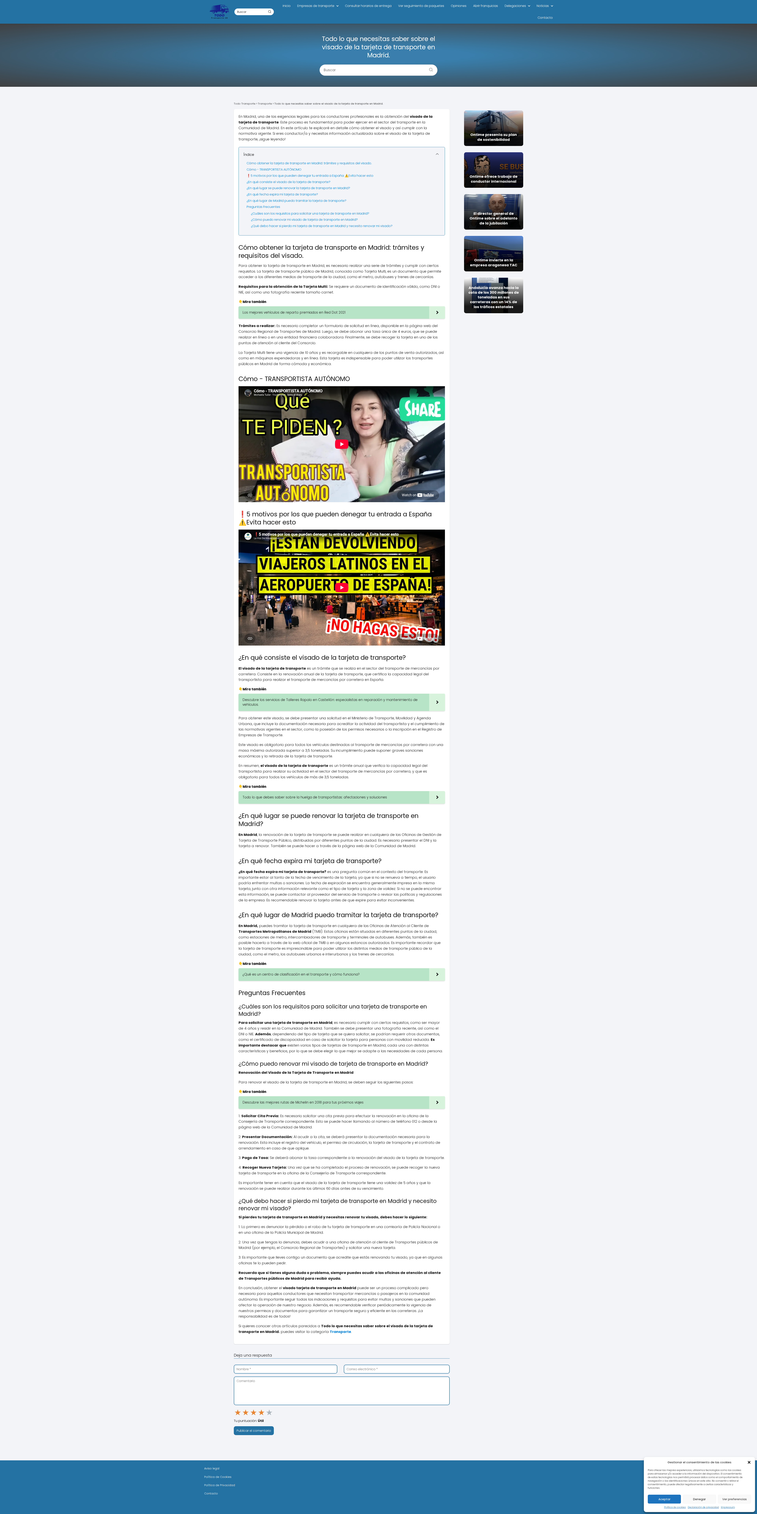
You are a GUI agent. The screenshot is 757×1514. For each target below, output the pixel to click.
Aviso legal (211, 1468)
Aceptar (664, 1499)
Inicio (287, 6)
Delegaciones (515, 6)
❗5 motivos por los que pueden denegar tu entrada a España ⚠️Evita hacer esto (310, 175)
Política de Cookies (217, 1477)
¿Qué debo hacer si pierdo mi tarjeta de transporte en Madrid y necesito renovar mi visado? (321, 226)
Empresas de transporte (315, 6)
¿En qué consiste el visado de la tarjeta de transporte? (288, 182)
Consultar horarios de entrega (368, 6)
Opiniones (458, 6)
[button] (749, 1462)
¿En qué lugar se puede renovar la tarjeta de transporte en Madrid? (298, 188)
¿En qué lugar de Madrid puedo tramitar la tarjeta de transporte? (296, 200)
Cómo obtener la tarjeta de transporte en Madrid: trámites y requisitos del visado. (309, 163)
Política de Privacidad (219, 1485)
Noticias (543, 6)
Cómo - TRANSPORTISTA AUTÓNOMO (274, 169)
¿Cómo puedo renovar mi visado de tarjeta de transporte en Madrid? (304, 219)
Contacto (545, 17)
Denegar (699, 1499)
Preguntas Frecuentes (263, 207)
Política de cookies (675, 1507)
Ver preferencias (734, 1499)
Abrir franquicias (485, 6)
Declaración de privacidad (703, 1507)
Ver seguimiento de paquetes (421, 6)
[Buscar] (269, 11)
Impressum (728, 1507)
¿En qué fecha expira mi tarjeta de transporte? (282, 194)
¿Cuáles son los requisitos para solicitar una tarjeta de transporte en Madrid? (310, 213)
